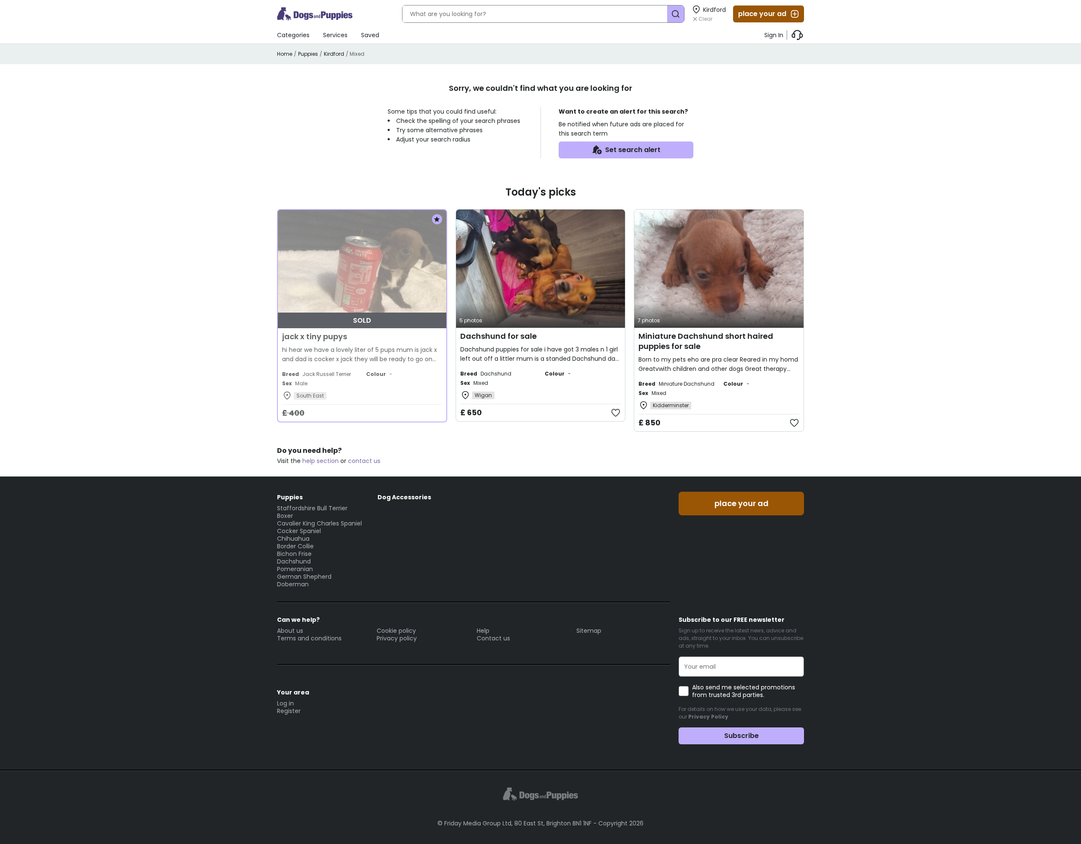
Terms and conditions (309, 638)
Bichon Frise (294, 554)
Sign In (773, 35)
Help (483, 630)
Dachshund (294, 561)
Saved (370, 35)
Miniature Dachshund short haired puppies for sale (705, 341)
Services (335, 35)
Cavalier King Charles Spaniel (319, 523)
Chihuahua (293, 538)
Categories (293, 35)
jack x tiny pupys (314, 336)
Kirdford (334, 53)
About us (290, 630)
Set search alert (632, 150)
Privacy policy (397, 638)
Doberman (293, 584)
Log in (285, 703)
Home (284, 53)
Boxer (285, 516)
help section (320, 461)
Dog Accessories (404, 497)
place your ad (762, 14)
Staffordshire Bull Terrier (312, 508)
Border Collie (295, 546)
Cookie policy (396, 630)
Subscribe (741, 736)
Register (289, 711)
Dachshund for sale (498, 336)
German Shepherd (304, 576)
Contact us (493, 638)
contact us (364, 461)
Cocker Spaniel (299, 531)
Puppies (308, 53)
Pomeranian (295, 569)
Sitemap (588, 630)
